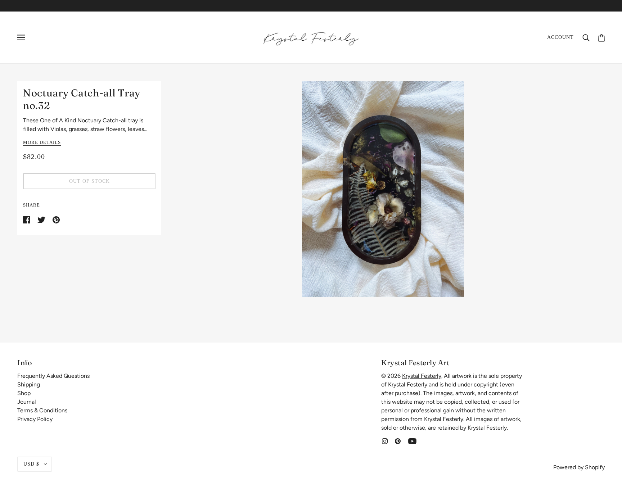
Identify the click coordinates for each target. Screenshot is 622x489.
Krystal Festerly (421, 375)
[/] (311, 36)
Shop (24, 393)
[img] (384, 441)
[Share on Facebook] (27, 219)
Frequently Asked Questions (53, 375)
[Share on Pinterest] (56, 219)
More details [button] (42, 142)
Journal (26, 401)
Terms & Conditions (42, 410)
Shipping (28, 384)
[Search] (586, 37)
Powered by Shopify (579, 467)
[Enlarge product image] (383, 189)
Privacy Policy (35, 419)
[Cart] (601, 37)
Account (560, 37)
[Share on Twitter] (42, 219)
